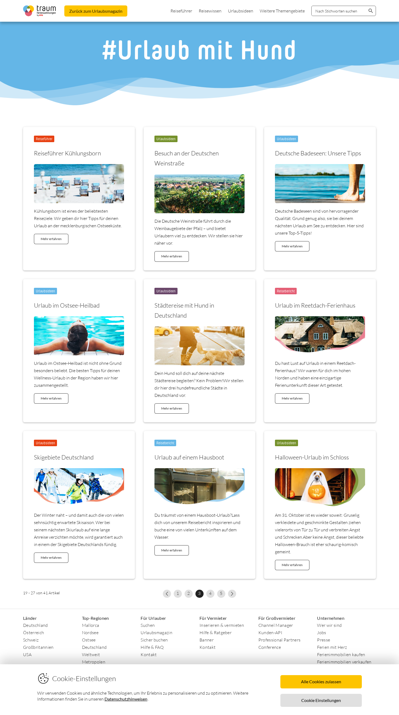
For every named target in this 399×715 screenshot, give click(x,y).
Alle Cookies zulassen (321, 681)
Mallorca (90, 625)
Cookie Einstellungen (321, 700)
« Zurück (167, 594)
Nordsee (90, 632)
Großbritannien (38, 647)
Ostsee (89, 640)
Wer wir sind (329, 625)
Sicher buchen (154, 640)
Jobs (321, 632)
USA (27, 654)
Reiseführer (181, 11)
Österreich (33, 632)
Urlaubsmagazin (156, 632)
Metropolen (93, 662)
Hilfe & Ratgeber (215, 632)
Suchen (148, 625)
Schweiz (31, 640)
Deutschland (35, 625)
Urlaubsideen (240, 11)
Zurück (95, 11)
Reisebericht (286, 290)
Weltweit (91, 654)
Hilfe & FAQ (152, 647)
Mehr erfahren (51, 239)
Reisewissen (210, 11)
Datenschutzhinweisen (125, 698)
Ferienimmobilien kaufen (341, 654)
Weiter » (232, 594)
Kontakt (149, 654)
